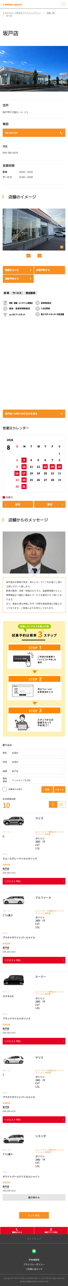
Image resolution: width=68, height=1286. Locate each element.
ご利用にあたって (34, 1269)
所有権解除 (34, 1260)
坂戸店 (6, 868)
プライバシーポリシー (34, 1264)
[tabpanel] (34, 69)
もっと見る (34, 1215)
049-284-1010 (11, 132)
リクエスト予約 (12, 881)
